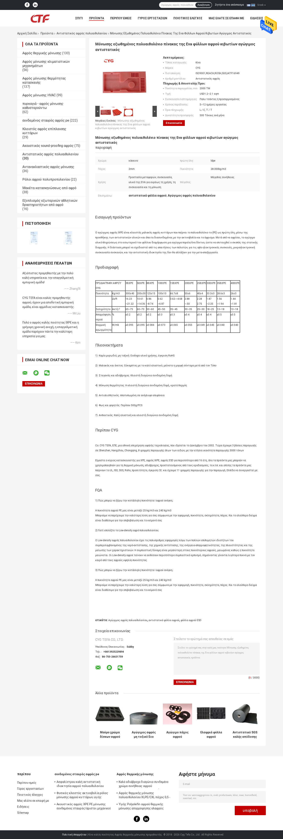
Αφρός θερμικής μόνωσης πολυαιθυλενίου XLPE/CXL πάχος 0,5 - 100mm (145, 795)
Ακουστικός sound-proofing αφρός (48, 146)
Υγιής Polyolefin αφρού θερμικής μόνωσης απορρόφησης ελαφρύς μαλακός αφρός (141, 807)
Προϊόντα (96, 18)
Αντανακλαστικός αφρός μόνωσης (48, 167)
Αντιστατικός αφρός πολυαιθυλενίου (82, 33)
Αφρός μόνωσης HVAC (39, 95)
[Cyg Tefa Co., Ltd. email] (27, 373)
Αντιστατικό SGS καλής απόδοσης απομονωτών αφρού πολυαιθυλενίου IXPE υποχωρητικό (245, 735)
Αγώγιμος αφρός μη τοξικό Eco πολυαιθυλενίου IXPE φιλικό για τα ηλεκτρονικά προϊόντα (144, 735)
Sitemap (23, 812)
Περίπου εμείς (121, 18)
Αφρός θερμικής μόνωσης (41, 53)
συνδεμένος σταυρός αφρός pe (45, 120)
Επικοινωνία (174, 122)
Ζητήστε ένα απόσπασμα (229, 4)
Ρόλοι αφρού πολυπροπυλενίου (46, 179)
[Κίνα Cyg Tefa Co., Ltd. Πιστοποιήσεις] (34, 238)
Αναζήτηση (203, 5)
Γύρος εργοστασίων (152, 18)
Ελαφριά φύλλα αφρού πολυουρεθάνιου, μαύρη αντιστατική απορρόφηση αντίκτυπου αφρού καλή (211, 735)
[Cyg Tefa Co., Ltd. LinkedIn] (35, 5)
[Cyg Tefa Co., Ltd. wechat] (49, 373)
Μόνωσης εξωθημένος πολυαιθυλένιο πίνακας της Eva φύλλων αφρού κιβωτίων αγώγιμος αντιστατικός (122, 124)
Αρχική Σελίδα (27, 33)
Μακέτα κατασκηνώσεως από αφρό (49, 188)
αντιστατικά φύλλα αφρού (164, 620)
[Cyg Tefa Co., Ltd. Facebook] (27, 5)
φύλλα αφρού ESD (191, 620)
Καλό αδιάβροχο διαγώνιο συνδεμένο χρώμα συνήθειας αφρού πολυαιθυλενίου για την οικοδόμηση (143, 784)
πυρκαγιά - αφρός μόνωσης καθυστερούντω (42, 106)
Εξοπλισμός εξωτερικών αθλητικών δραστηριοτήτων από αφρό (49, 203)
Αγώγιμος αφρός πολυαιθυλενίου (127, 620)
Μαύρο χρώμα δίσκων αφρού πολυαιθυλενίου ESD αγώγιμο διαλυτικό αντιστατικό (109, 735)
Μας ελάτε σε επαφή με (226, 18)
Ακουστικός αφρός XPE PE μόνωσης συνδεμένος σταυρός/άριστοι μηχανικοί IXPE (84, 807)
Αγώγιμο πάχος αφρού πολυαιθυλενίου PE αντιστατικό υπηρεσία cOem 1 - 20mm (177, 735)
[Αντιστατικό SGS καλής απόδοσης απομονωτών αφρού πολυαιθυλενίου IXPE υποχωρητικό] (245, 714)
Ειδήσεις (256, 18)
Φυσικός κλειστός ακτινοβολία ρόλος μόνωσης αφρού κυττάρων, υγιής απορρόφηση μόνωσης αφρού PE (82, 795)
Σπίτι (79, 18)
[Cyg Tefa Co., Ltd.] (40, 18)
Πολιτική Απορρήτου (74, 834)
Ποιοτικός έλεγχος (187, 18)
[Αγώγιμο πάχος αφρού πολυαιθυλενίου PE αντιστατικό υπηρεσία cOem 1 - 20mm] (177, 714)
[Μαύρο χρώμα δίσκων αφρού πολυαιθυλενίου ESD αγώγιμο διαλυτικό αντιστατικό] (110, 714)
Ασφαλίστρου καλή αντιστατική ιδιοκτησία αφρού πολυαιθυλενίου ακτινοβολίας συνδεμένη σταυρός (80, 784)
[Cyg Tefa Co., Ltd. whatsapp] (38, 373)
